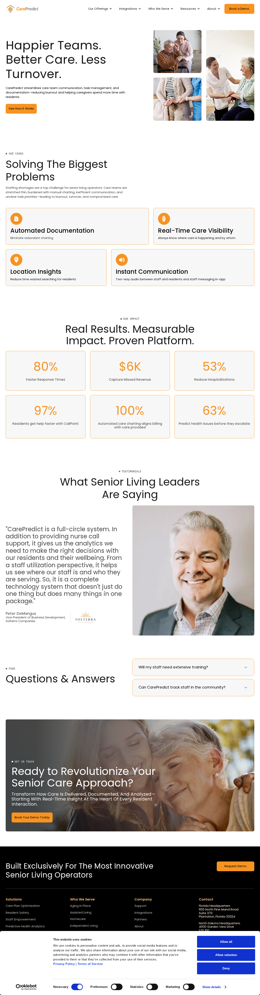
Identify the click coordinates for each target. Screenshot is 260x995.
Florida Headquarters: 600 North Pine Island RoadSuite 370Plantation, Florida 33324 (218, 911)
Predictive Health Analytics (25, 926)
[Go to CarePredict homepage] (23, 9)
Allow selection (226, 955)
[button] (100, 9)
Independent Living (84, 926)
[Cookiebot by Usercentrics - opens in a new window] (26, 987)
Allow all (226, 941)
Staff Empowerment (21, 919)
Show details (211, 987)
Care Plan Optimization (23, 906)
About (139, 926)
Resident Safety (17, 913)
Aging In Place (80, 906)
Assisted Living (80, 912)
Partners (140, 919)
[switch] (116, 987)
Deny (226, 968)
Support (140, 906)
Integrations (143, 913)
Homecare (78, 919)
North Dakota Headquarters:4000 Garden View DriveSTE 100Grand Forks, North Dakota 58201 (223, 929)
